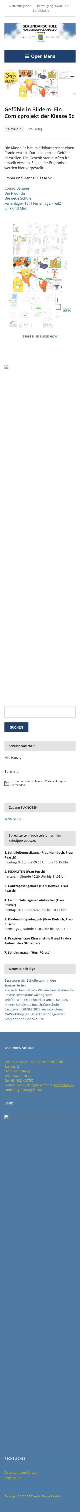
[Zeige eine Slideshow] (40, 336)
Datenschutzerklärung (21, 1472)
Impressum (12, 1478)
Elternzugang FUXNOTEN (52, 6)
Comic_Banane (16, 188)
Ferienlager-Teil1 (18, 203)
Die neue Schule (17, 198)
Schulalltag (35, 129)
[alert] (40, 783)
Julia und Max (15, 208)
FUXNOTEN (12, 819)
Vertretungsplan (20, 6)
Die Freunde (14, 193)
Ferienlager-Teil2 (47, 203)
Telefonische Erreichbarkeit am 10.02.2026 (36, 1000)
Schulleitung (41, 10)
